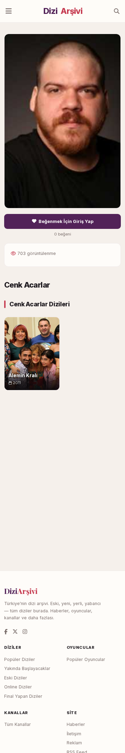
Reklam (74, 742)
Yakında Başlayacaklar (27, 668)
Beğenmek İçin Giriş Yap (66, 221)
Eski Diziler (15, 677)
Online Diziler (18, 686)
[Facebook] (6, 631)
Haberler (76, 724)
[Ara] (116, 11)
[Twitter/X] (15, 631)
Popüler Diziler (19, 659)
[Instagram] (25, 631)
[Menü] (8, 11)
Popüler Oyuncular (86, 659)
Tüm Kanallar (17, 724)
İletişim (74, 733)
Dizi (62, 11)
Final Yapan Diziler (23, 696)
